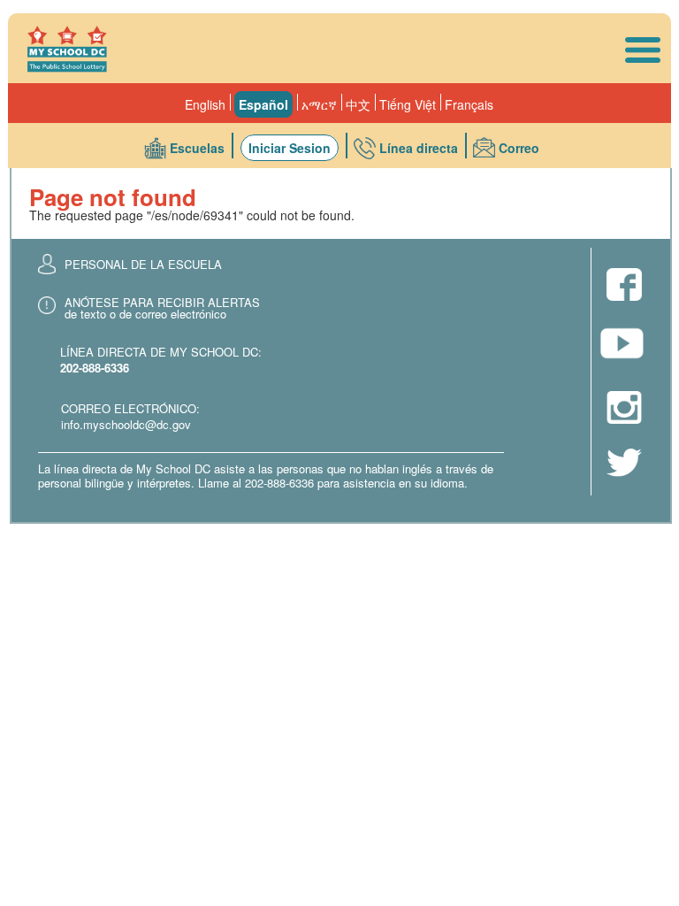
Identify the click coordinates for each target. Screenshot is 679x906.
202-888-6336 (94, 367)
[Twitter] (624, 464)
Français (469, 104)
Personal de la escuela (143, 264)
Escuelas (197, 148)
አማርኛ (319, 104)
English (205, 104)
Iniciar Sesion (289, 148)
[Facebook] (624, 286)
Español (263, 104)
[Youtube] (624, 348)
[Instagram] (624, 408)
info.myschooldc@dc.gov (126, 424)
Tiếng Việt (407, 104)
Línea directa (418, 148)
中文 (358, 104)
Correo (519, 148)
